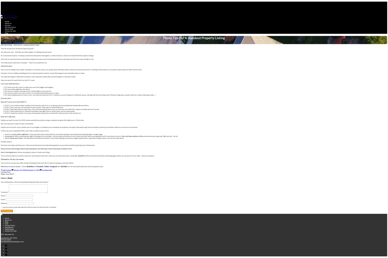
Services (8, 25)
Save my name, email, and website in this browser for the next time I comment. (29, 207)
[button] (2, 17)
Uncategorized (47, 43)
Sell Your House (10, 27)
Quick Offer (9, 29)
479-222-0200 (6, 240)
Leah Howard (7, 43)
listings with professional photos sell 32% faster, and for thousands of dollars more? (43, 149)
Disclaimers (9, 227)
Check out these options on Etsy (132, 136)
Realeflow (81, 156)
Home (7, 21)
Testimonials (9, 229)
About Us (8, 23)
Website (4, 203)
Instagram (53, 166)
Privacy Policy (10, 225)
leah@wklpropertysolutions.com (12, 242)
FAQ (6, 224)
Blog (6, 33)
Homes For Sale (10, 31)
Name (3, 196)
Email (3, 199)
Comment (5, 192)
